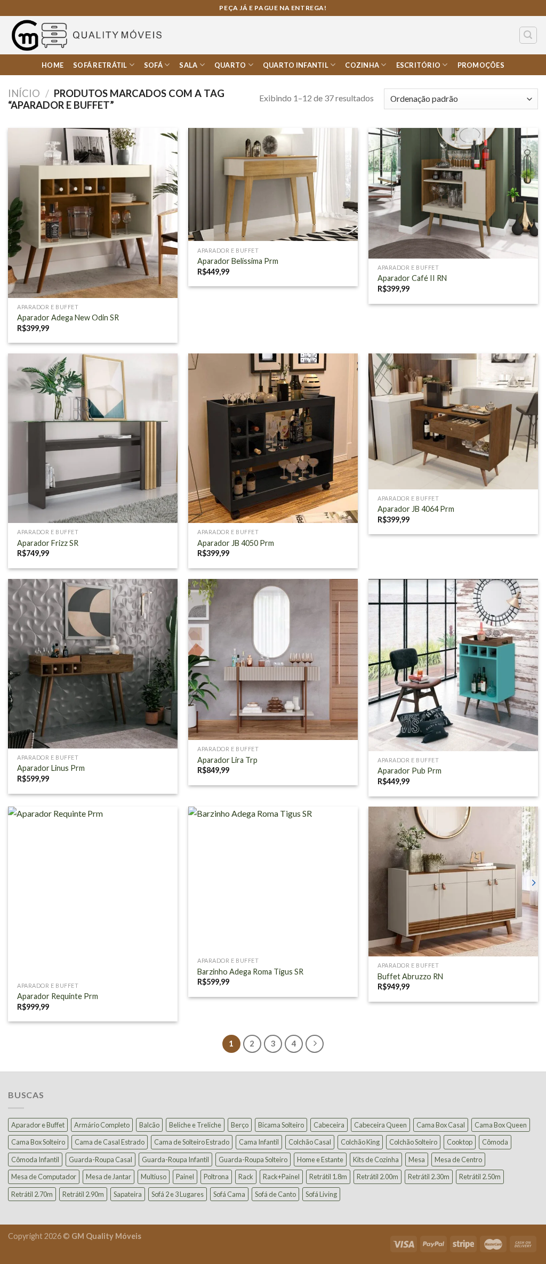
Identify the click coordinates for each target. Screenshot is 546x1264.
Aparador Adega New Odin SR (68, 317)
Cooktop (459, 1142)
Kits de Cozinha (376, 1159)
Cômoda (495, 1142)
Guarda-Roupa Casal (100, 1159)
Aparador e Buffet (38, 1125)
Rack (245, 1176)
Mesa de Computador (43, 1176)
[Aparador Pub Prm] (453, 665)
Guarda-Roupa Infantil (175, 1159)
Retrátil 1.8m (328, 1176)
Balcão (149, 1125)
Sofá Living (321, 1194)
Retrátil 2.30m (428, 1176)
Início (24, 93)
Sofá (153, 65)
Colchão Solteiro (413, 1142)
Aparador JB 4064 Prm (416, 508)
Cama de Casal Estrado (109, 1142)
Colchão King (360, 1142)
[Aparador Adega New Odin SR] (93, 212)
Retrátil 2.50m (480, 1176)
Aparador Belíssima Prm (237, 260)
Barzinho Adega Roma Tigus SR (250, 971)
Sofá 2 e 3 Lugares (177, 1194)
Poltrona (216, 1176)
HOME (52, 65)
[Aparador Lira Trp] (273, 659)
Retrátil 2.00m (377, 1176)
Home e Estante (320, 1159)
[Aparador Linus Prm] (93, 663)
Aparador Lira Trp (227, 759)
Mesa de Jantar (108, 1176)
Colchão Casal (309, 1142)
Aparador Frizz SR (47, 543)
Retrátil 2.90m (83, 1194)
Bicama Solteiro (281, 1125)
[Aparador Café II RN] (453, 193)
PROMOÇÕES (480, 65)
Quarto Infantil (295, 65)
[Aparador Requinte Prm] (93, 891)
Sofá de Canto (275, 1194)
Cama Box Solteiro (38, 1142)
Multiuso (153, 1176)
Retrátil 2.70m (32, 1194)
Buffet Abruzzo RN (410, 976)
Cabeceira (329, 1125)
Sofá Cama (229, 1194)
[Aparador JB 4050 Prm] (273, 438)
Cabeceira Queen (380, 1125)
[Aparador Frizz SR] (93, 438)
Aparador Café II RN (412, 278)
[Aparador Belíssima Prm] (273, 184)
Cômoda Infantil (35, 1159)
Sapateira (128, 1194)
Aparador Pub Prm (409, 770)
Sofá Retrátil (100, 65)
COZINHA (362, 65)
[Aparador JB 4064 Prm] (453, 421)
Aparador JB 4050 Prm (235, 543)
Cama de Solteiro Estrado (191, 1142)
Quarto (230, 65)
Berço (239, 1125)
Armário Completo (102, 1125)
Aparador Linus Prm (51, 767)
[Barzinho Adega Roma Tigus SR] (273, 879)
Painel (185, 1176)
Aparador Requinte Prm (57, 996)
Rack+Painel (281, 1176)
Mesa (416, 1159)
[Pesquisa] (528, 35)
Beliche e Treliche (195, 1125)
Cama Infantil (259, 1142)
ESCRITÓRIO (418, 65)
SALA (188, 65)
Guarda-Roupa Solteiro (253, 1159)
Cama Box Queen (501, 1125)
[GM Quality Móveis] (88, 35)
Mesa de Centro (458, 1159)
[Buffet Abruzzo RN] (453, 881)
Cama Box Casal (440, 1125)
